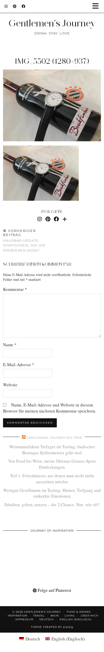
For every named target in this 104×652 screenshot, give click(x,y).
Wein (54, 615)
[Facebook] (23, 6)
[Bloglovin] (64, 219)
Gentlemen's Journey (52, 23)
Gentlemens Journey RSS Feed (54, 437)
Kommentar (15, 289)
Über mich (89, 615)
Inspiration (17, 615)
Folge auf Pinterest (54, 590)
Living (70, 615)
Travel (39, 615)
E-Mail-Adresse (18, 364)
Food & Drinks (79, 611)
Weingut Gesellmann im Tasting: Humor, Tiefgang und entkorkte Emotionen (52, 493)
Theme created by (52, 627)
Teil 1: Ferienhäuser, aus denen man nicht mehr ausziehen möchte (52, 479)
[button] (97, 6)
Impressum (24, 619)
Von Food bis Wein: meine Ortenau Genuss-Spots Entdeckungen (52, 464)
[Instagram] (6, 6)
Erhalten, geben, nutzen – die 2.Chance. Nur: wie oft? (52, 504)
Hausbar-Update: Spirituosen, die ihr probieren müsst (24, 240)
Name (10, 345)
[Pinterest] (15, 6)
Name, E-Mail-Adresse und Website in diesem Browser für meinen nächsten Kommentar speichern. (49, 408)
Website (10, 385)
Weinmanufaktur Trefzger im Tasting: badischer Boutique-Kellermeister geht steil (52, 450)
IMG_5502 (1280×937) (52, 61)
